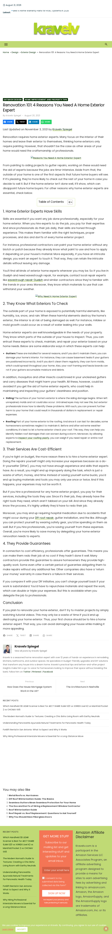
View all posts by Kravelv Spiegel (31, 650)
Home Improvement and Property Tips (46, 99)
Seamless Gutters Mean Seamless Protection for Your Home (42, 802)
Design (15, 52)
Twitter (26, 671)
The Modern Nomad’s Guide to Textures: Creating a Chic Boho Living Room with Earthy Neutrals (51, 716)
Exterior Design (28, 52)
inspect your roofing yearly (33, 438)
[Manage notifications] (106, 928)
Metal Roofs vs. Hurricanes (23, 795)
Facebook (48, 671)
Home (6, 52)
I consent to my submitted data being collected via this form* (54, 882)
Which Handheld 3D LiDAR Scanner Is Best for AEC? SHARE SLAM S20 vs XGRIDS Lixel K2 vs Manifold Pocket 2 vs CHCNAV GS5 (18, 844)
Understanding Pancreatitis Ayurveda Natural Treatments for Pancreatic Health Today (47, 722)
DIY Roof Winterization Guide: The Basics (31, 798)
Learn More (7, 929)
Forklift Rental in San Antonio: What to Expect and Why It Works (35, 729)
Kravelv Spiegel (13, 115)
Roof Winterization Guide (23, 809)
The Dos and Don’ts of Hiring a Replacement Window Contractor (44, 806)
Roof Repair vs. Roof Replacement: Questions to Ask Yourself (42, 813)
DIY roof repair (44, 518)
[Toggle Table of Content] (68, 202)
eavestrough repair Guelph (25, 280)
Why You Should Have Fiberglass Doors (30, 816)
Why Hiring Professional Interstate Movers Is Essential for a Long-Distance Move (43, 736)
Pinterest (36, 671)
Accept (21, 929)
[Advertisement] (56, 76)
